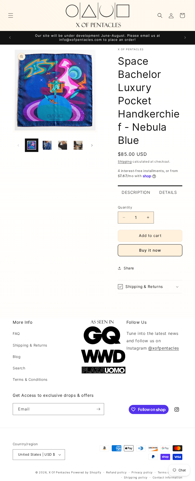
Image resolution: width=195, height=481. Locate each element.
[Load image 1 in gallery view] (31, 145)
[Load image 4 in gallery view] (78, 145)
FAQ (16, 333)
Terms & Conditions (30, 379)
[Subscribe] (98, 409)
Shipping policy (136, 477)
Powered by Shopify (86, 472)
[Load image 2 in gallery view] (47, 145)
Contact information (167, 477)
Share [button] (129, 268)
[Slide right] (92, 145)
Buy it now (150, 250)
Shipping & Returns (30, 345)
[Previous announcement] (9, 37)
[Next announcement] (185, 37)
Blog (17, 356)
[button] (10, 15)
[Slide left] (18, 145)
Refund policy (116, 472)
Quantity (125, 207)
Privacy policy (142, 472)
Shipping (125, 161)
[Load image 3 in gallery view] (62, 145)
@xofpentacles (163, 348)
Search (19, 368)
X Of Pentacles (59, 472)
